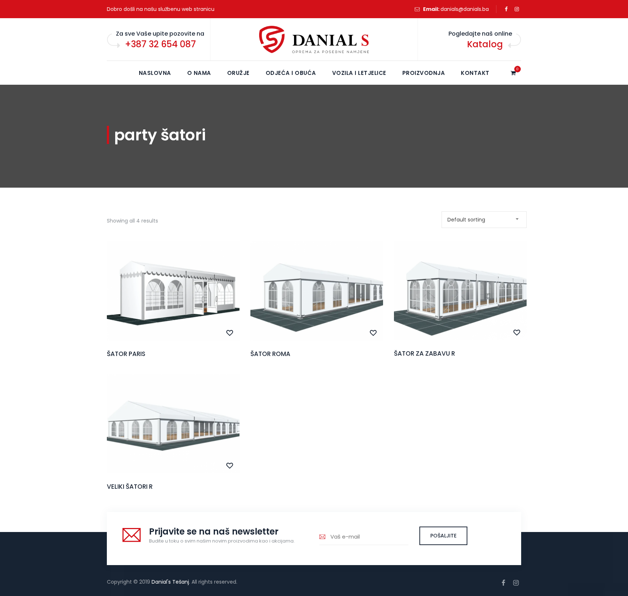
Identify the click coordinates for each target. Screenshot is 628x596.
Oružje (238, 73)
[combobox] (484, 219)
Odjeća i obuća (291, 73)
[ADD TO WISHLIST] (229, 333)
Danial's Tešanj (170, 581)
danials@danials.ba (464, 9)
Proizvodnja (423, 73)
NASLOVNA (155, 73)
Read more (173, 306)
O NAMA (199, 73)
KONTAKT (475, 73)
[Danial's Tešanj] (314, 39)
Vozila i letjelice (359, 73)
